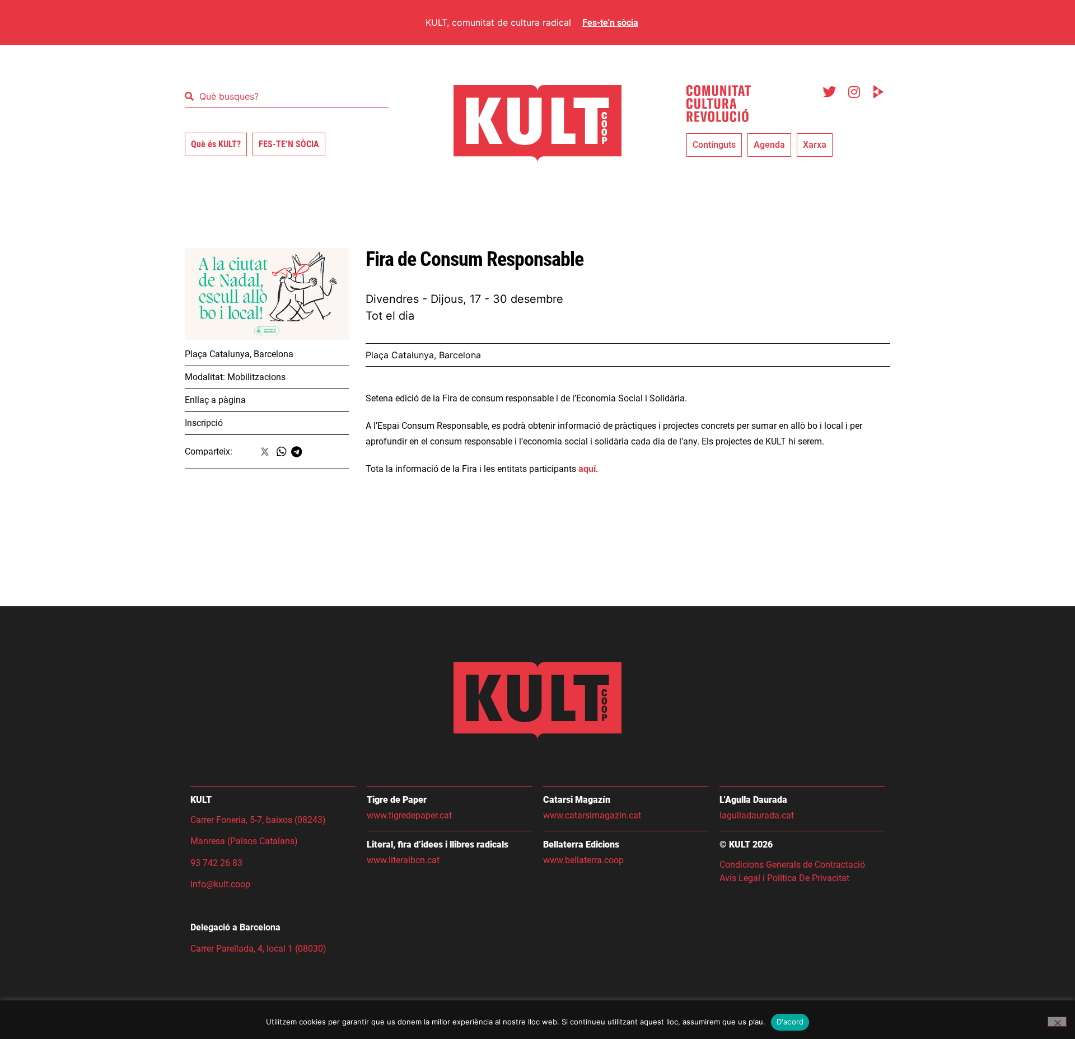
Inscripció (204, 423)
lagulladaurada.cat (756, 815)
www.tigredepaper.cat (409, 815)
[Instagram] (854, 92)
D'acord (790, 1021)
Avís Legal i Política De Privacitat (784, 878)
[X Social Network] (266, 452)
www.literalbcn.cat (403, 860)
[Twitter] (829, 92)
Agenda (769, 144)
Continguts (714, 144)
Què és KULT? (216, 144)
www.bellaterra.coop (583, 860)
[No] (1057, 1022)
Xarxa (814, 144)
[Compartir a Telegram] (298, 451)
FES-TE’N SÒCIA (289, 144)
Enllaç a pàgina (215, 400)
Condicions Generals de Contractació (793, 864)
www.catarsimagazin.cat (592, 815)
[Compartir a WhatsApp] (284, 451)
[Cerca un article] (287, 96)
